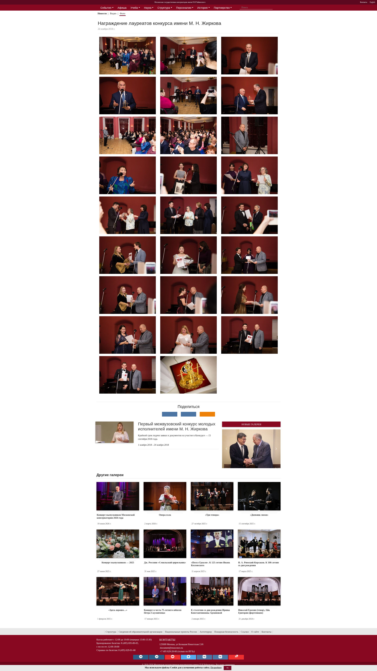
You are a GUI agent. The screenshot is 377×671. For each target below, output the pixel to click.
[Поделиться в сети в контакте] (169, 414)
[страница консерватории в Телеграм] (140, 657)
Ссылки (245, 632)
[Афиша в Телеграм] (236, 657)
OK (227, 668)
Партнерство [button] (222, 7)
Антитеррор (206, 632)
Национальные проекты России (181, 632)
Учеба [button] (134, 7)
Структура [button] (163, 7)
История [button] (202, 7)
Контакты (266, 632)
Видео (113, 13)
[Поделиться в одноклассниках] (207, 414)
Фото (122, 13)
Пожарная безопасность (226, 632)
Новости (102, 13)
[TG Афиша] (156, 657)
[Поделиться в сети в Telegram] (188, 414)
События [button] (105, 7)
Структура (111, 632)
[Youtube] (172, 657)
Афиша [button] (122, 7)
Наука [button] (147, 7)
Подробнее (216, 667)
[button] (226, 448)
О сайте (255, 632)
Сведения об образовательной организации (140, 632)
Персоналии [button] (183, 7)
